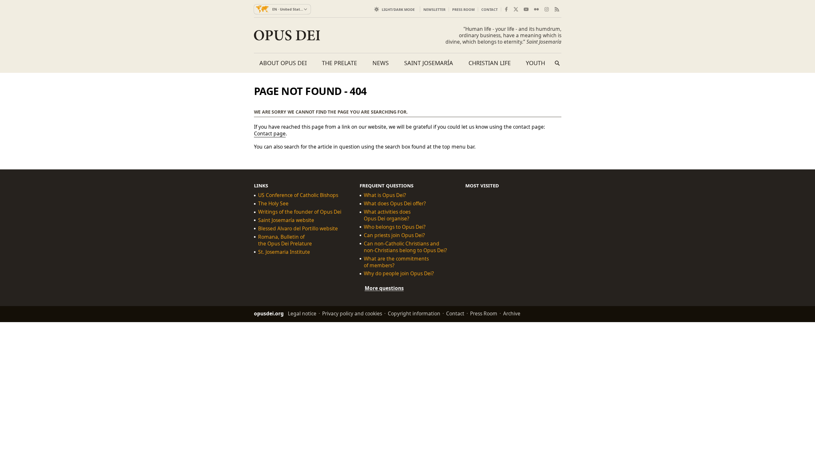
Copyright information (414, 313)
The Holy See (273, 203)
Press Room (463, 9)
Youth (535, 63)
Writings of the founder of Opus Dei (299, 212)
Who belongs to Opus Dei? (395, 227)
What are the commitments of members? (396, 262)
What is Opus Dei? (385, 195)
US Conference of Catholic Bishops (298, 195)
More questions (384, 288)
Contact (489, 9)
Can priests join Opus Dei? (394, 235)
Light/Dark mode (398, 9)
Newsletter (434, 9)
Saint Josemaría (428, 63)
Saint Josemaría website (286, 220)
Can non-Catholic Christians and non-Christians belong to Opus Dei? (405, 246)
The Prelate (339, 63)
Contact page (270, 133)
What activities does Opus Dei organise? (387, 215)
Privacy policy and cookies (352, 313)
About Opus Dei (283, 63)
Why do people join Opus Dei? (399, 273)
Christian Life (490, 63)
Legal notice (302, 313)
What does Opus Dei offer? (395, 203)
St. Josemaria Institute (284, 251)
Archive (511, 313)
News (380, 63)
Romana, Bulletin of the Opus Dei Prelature (285, 240)
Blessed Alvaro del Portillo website (298, 228)
